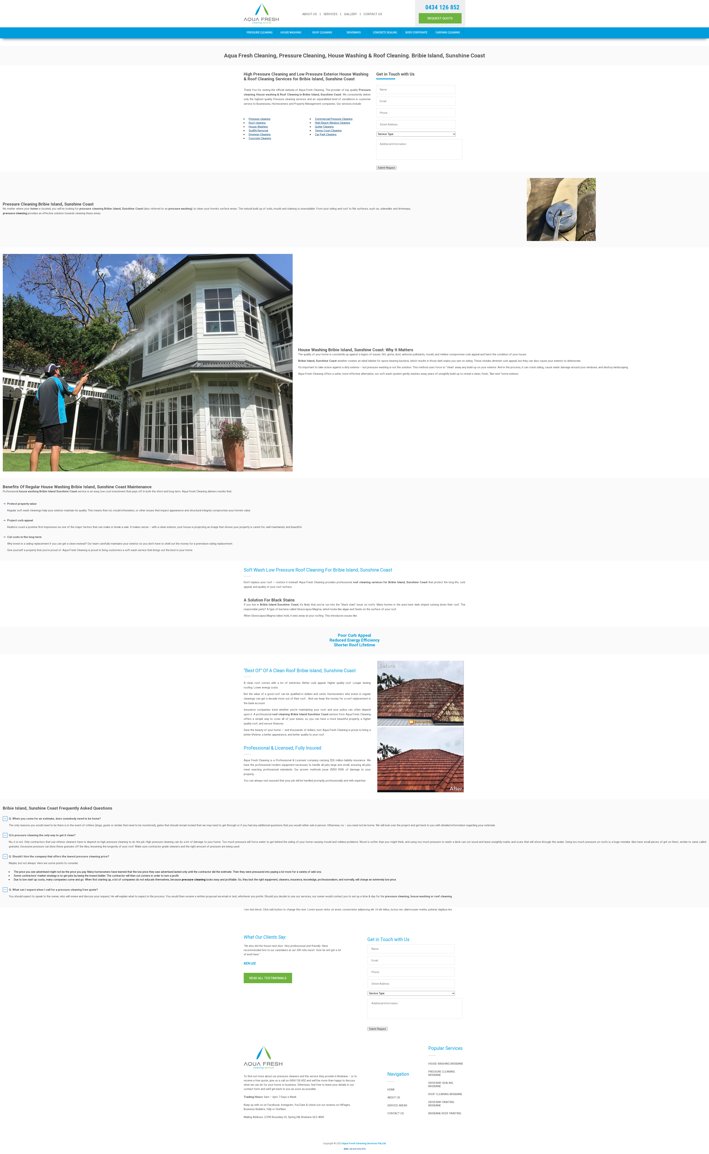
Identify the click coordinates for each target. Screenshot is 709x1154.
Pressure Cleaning (260, 32)
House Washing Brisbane (445, 1063)
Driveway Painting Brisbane (441, 1103)
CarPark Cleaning (448, 32)
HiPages (345, 1105)
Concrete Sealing (385, 32)
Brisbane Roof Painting (444, 1113)
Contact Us (373, 14)
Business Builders (254, 1109)
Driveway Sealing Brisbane (440, 1084)
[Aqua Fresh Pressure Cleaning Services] (261, 23)
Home (391, 1089)
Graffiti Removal (258, 130)
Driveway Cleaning (259, 134)
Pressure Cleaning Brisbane (441, 1073)
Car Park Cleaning (325, 134)
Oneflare (281, 1109)
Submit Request (386, 167)
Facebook (274, 1105)
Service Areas (397, 1105)
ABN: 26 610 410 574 (354, 1149)
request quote (440, 18)
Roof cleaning (257, 122)
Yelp (269, 1109)
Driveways (354, 32)
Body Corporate (416, 32)
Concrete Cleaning (260, 138)
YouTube (299, 1105)
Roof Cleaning (322, 32)
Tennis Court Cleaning (328, 130)
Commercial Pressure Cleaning (333, 119)
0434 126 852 (442, 7)
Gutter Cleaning (324, 126)
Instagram (287, 1105)
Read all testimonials (268, 978)
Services (330, 14)
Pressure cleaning (259, 119)
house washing (29, 491)
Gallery (350, 14)
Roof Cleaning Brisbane (445, 1094)
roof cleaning (281, 714)
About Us (309, 14)
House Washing (290, 32)
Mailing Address (253, 1117)
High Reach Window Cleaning (332, 122)
